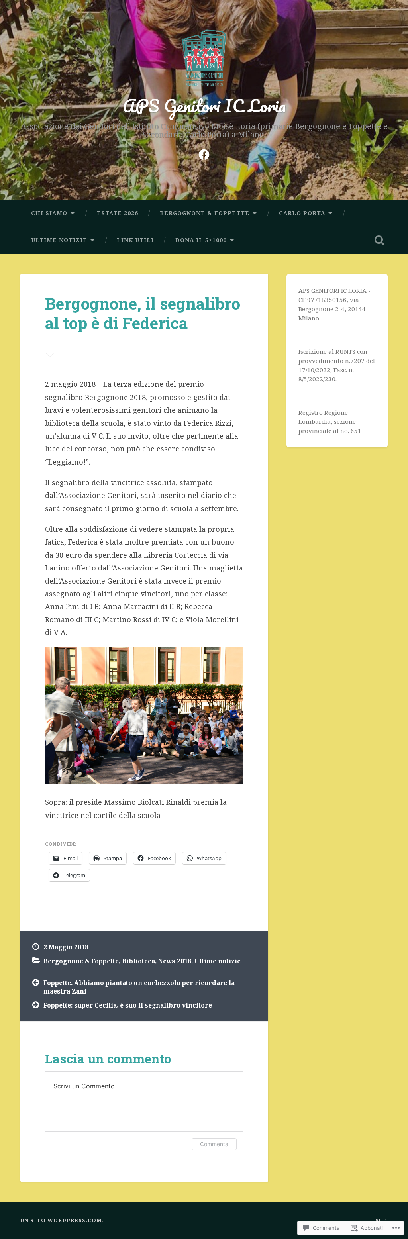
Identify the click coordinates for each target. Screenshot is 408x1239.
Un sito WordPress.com (61, 1220)
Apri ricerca (380, 240)
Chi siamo (49, 213)
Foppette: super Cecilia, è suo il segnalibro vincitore (127, 1005)
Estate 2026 (117, 213)
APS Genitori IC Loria (204, 105)
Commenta (214, 1144)
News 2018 (174, 961)
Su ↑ (381, 1220)
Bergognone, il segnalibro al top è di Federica (142, 313)
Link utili (135, 240)
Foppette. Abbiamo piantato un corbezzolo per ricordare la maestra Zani (139, 987)
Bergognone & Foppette (204, 213)
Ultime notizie (59, 240)
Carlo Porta (302, 213)
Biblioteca (138, 961)
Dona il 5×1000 (201, 240)
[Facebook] (204, 153)
